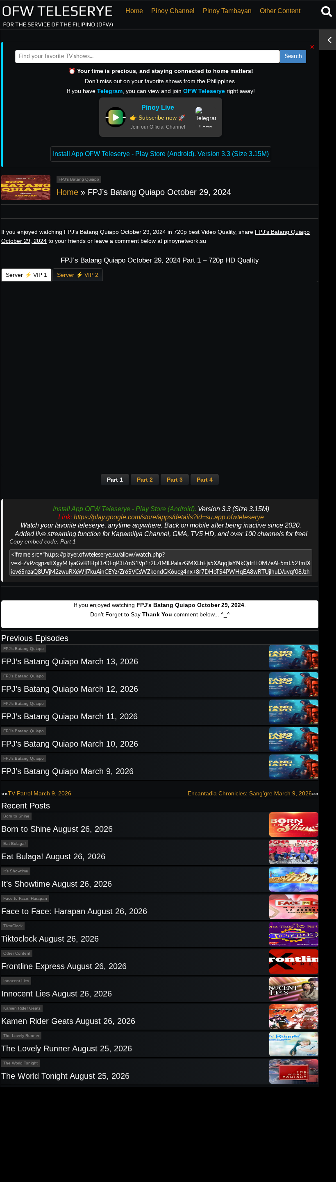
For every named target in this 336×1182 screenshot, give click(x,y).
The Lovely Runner (21, 1035)
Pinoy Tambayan (227, 10)
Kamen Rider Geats (22, 1008)
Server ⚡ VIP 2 (77, 275)
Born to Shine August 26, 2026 (57, 828)
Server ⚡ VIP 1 (26, 275)
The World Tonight (20, 1063)
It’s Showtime (15, 871)
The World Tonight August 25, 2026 (65, 1075)
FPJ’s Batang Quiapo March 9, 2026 (67, 771)
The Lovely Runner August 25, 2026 (66, 1048)
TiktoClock (13, 926)
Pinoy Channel (173, 10)
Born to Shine (16, 816)
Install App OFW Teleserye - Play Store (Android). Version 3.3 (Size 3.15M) (161, 153)
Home (134, 10)
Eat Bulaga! (14, 843)
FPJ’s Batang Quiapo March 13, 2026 (69, 661)
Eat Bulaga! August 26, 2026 (53, 856)
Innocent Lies (16, 980)
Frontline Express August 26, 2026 (64, 966)
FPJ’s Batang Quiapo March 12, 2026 (69, 688)
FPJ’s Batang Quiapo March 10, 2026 (69, 743)
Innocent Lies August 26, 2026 (56, 993)
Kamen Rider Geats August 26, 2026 (68, 1021)
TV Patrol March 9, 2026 (39, 793)
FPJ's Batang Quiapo (79, 179)
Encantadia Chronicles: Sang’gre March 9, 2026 (250, 793)
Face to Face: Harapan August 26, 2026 (74, 911)
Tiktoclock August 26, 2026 (50, 938)
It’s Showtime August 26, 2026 (56, 883)
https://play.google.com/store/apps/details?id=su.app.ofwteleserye (169, 517)
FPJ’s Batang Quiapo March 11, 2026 (69, 716)
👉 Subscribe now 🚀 (157, 117)
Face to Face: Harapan (25, 898)
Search (293, 56)
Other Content (280, 10)
